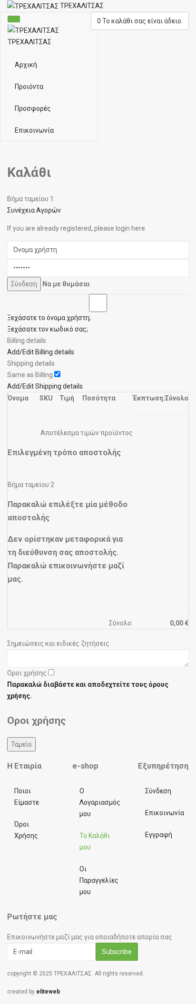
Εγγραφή (158, 834)
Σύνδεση (158, 791)
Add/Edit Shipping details (45, 386)
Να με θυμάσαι (66, 284)
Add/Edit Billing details (40, 352)
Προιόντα (29, 86)
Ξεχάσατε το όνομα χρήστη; (49, 318)
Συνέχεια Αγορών (34, 210)
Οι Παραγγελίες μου (98, 880)
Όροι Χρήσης (26, 829)
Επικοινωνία (34, 130)
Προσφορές (33, 108)
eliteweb (48, 991)
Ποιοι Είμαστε (26, 796)
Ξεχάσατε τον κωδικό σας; (47, 329)
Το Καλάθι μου (94, 841)
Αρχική (26, 64)
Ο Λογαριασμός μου (99, 802)
